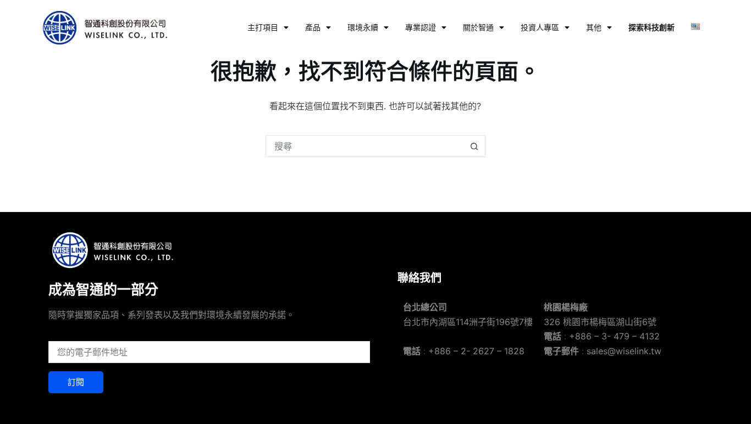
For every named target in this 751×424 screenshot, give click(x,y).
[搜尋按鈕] (474, 146)
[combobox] (365, 146)
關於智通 (478, 27)
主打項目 (262, 27)
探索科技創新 (651, 27)
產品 (313, 27)
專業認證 (420, 27)
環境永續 (362, 27)
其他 (593, 27)
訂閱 (76, 382)
